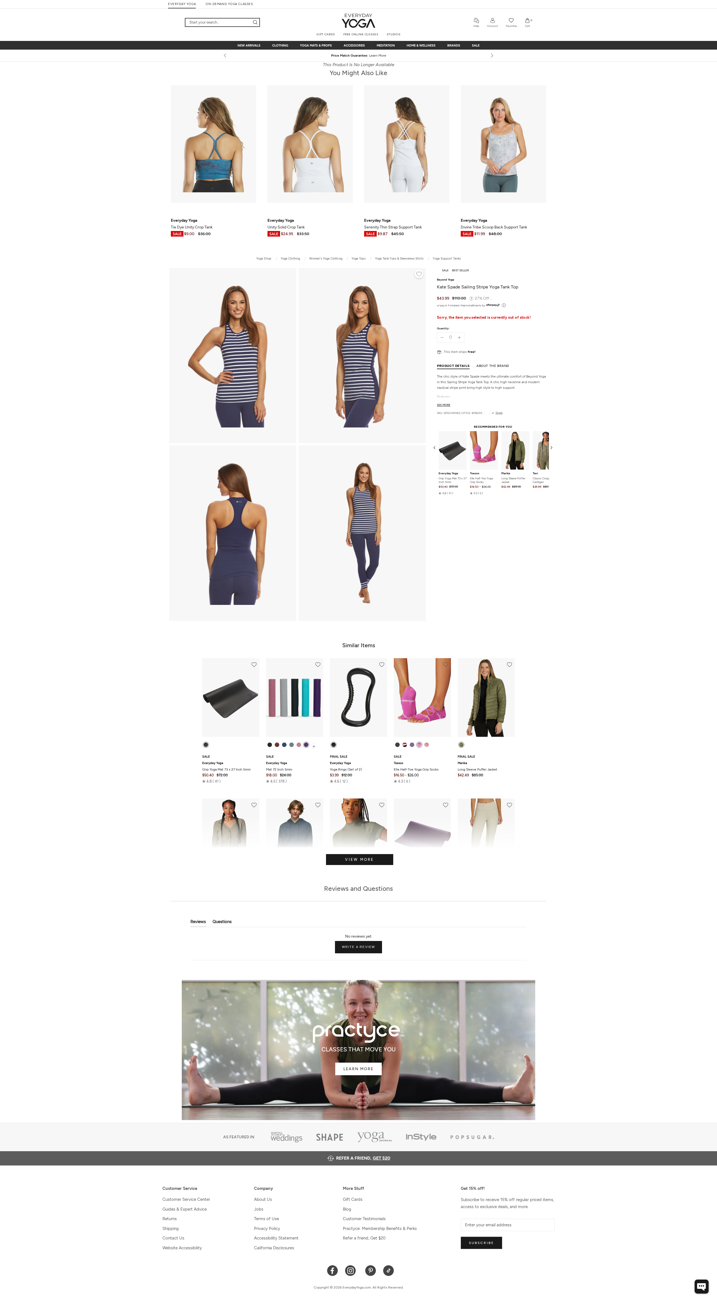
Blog (347, 1209)
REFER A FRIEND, (363, 1158)
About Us (263, 1199)
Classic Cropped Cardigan (543, 480)
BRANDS (453, 45)
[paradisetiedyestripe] (419, 745)
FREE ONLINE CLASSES (360, 34)
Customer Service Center (186, 1199)
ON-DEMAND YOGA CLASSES (229, 4)
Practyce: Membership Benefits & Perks (380, 1228)
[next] (491, 55)
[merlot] (277, 745)
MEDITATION (386, 45)
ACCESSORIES (354, 45)
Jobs (258, 1209)
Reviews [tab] (198, 923)
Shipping (170, 1228)
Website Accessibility (182, 1247)
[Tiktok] (389, 1270)
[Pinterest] (371, 1270)
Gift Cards (352, 1199)
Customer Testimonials (364, 1218)
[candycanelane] (404, 745)
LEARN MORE (358, 1069)
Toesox (474, 473)
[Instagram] (351, 1270)
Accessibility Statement (276, 1238)
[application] (701, 1286)
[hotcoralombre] (426, 745)
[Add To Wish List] (419, 274)
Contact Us (173, 1238)
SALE (475, 45)
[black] (206, 745)
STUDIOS (394, 34)
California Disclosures (274, 1247)
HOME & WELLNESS (421, 45)
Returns (169, 1218)
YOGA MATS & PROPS (316, 45)
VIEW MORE (359, 859)
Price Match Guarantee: (358, 55)
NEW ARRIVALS (249, 45)
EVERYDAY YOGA (182, 4)
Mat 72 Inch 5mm (279, 766)
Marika (505, 473)
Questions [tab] (222, 923)
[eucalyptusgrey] (291, 745)
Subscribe (481, 1243)
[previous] (225, 55)
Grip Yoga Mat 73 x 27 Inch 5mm (453, 480)
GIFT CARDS (325, 34)
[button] (446, 493)
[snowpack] (397, 745)
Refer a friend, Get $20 (364, 1238)
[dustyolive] (461, 745)
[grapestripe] (412, 745)
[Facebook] (332, 1270)
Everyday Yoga (448, 473)
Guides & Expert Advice (184, 1209)
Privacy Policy (267, 1228)
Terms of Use (266, 1218)
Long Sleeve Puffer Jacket (513, 480)
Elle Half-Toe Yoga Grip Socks (481, 480)
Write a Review (362, 949)
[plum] (306, 745)
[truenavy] (284, 745)
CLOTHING (280, 45)
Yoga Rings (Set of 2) (346, 766)
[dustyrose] (299, 745)
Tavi (535, 473)
